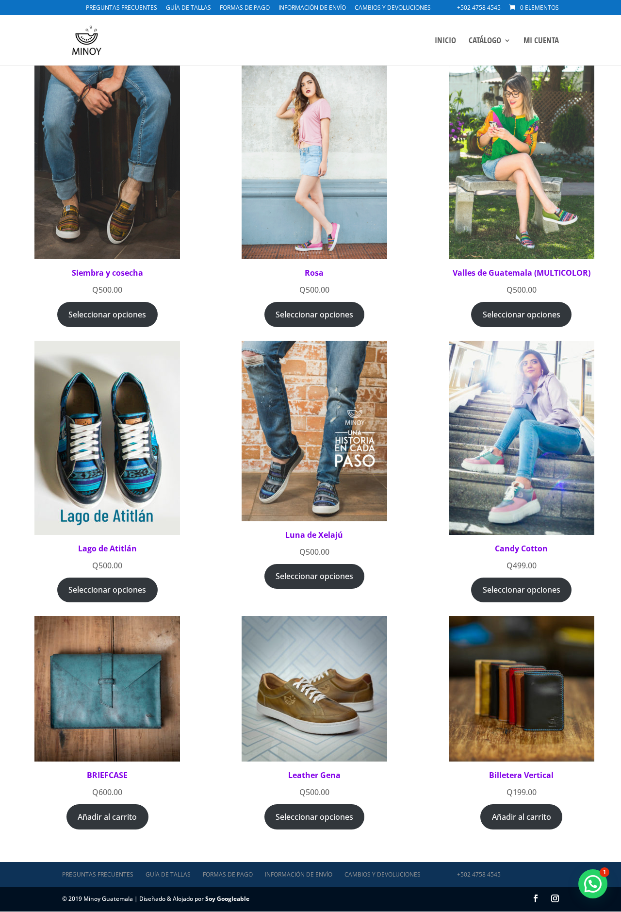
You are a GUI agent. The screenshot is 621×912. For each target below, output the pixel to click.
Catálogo (485, 41)
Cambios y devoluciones (393, 8)
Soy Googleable (227, 899)
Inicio (445, 41)
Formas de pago (245, 8)
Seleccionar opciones (107, 314)
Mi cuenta (541, 41)
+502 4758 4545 (479, 8)
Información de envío (312, 8)
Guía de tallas (188, 8)
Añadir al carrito (107, 817)
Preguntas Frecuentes (121, 8)
